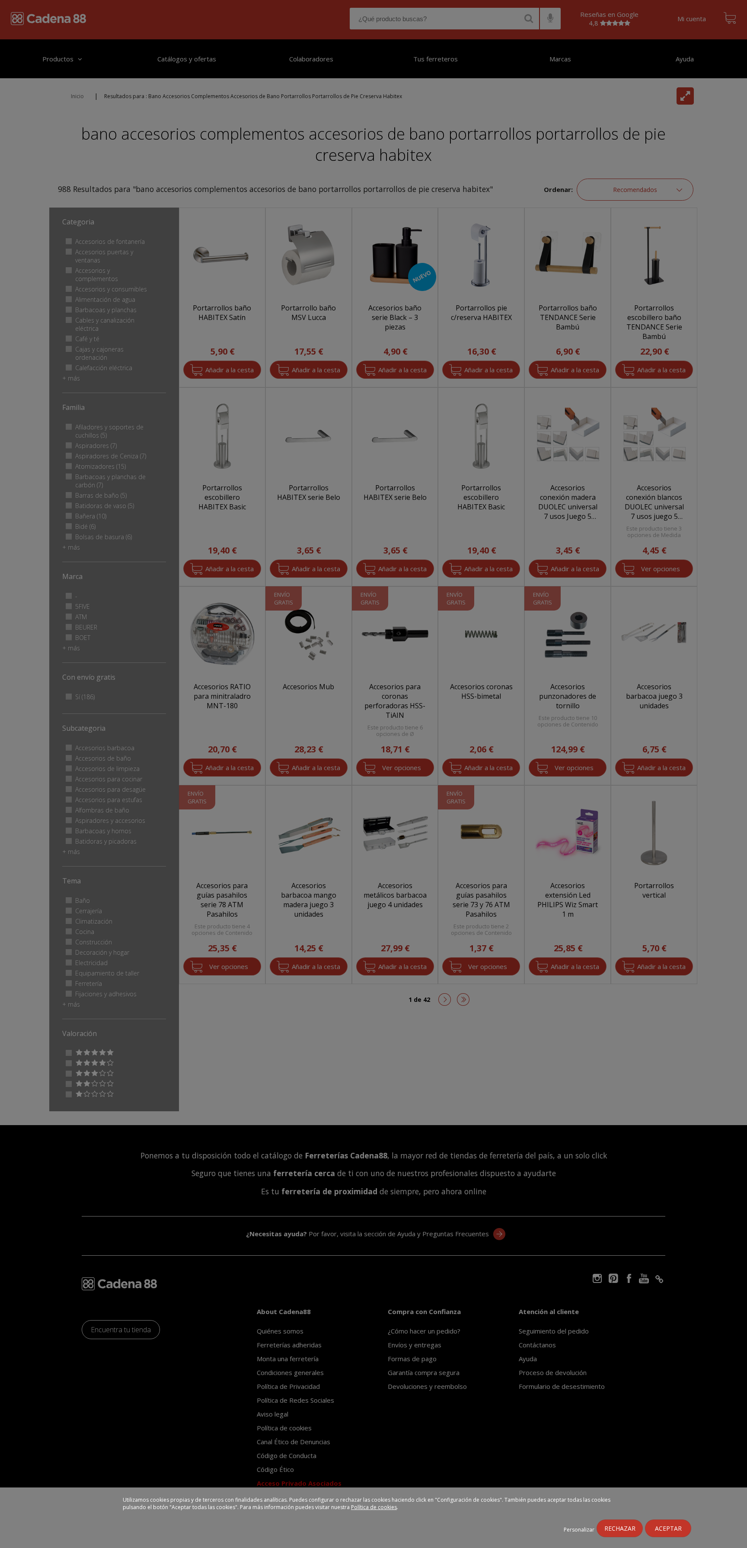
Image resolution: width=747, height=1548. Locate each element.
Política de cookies (374, 1507)
